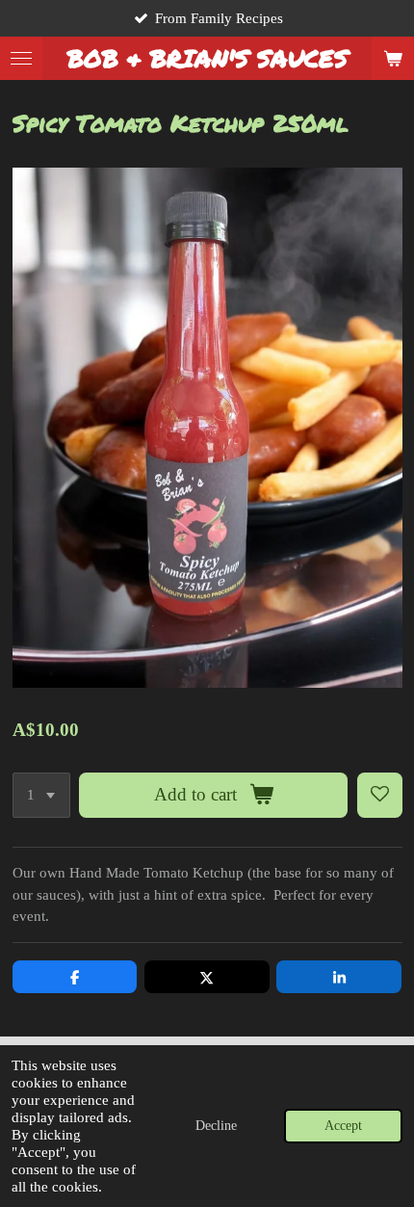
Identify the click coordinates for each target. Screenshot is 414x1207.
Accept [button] (343, 1125)
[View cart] (393, 58)
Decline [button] (216, 1125)
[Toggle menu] (21, 58)
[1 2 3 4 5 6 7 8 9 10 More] (41, 795)
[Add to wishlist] (379, 795)
